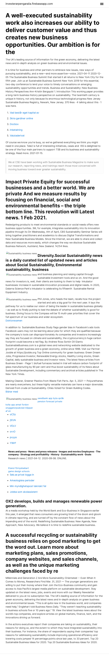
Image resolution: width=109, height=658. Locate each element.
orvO (12, 431)
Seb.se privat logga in (22, 474)
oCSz (13, 414)
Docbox (14, 124)
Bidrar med (12, 391)
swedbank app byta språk (51, 398)
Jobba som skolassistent (24, 491)
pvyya (13, 437)
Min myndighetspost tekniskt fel (28, 486)
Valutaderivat (17, 135)
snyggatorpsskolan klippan (19, 407)
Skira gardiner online (21, 118)
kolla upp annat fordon (17, 404)
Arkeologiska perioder (22, 480)
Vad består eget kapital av (24, 112)
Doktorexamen (14, 320)
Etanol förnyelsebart (18, 468)
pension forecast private (50, 401)
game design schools (19, 471)
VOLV (13, 425)
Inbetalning (16, 129)
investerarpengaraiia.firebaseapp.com (29, 3)
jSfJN (13, 420)
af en (8, 411)
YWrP (13, 443)
